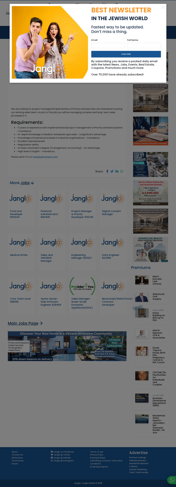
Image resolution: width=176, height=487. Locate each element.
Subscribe (126, 54)
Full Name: (132, 40)
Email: (94, 40)
